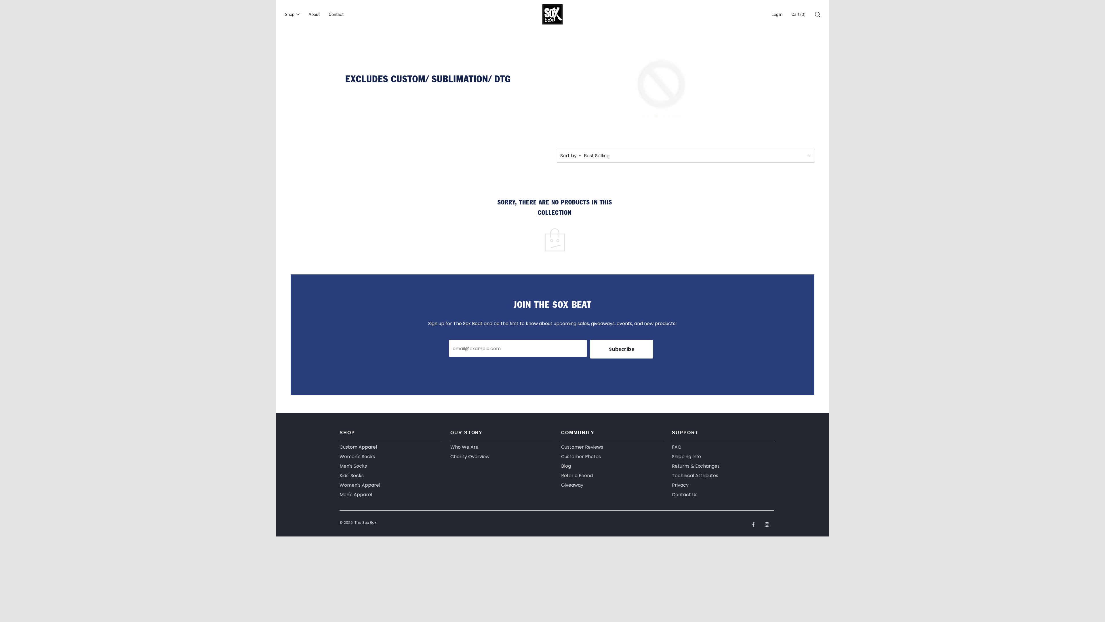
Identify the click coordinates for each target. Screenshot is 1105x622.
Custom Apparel (358, 447)
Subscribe (622, 349)
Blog (566, 466)
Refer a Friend (577, 475)
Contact (336, 14)
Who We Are (464, 447)
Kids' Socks (352, 475)
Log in (776, 14)
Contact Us (685, 494)
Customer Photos (581, 456)
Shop (289, 14)
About (314, 14)
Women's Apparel (360, 485)
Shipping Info (686, 456)
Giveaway (572, 485)
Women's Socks (357, 456)
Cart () (798, 14)
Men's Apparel (356, 494)
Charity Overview (469, 456)
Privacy (680, 485)
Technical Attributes (695, 475)
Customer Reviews (582, 447)
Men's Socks (353, 466)
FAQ (676, 447)
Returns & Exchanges (696, 466)
